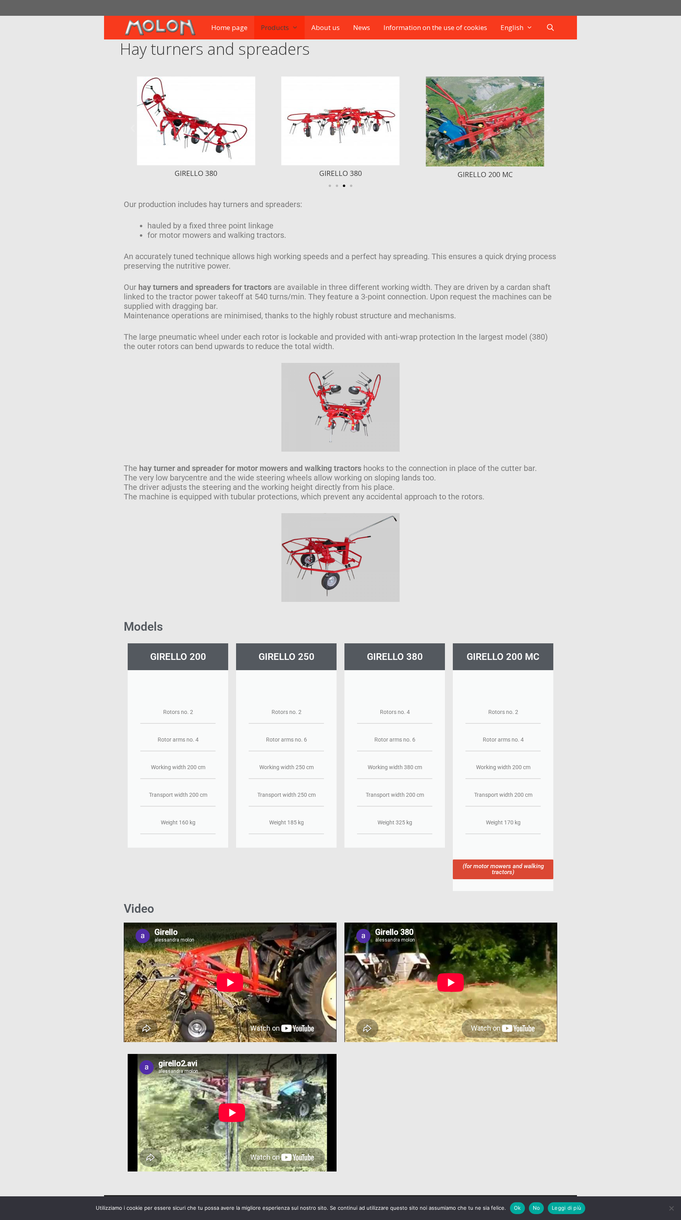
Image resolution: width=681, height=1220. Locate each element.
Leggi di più (566, 1208)
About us (325, 27)
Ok (517, 1208)
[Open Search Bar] (551, 27)
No (536, 1208)
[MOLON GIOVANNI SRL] (161, 27)
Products (275, 27)
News (361, 27)
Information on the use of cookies (435, 27)
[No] (671, 1208)
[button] (133, 128)
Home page (229, 27)
